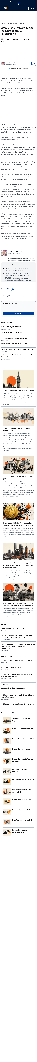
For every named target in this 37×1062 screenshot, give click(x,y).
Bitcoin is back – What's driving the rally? (16, 660)
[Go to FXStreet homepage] (5, 8)
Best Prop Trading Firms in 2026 (23, 729)
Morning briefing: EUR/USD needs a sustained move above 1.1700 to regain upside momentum (18, 646)
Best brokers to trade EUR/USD (19, 770)
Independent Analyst (11, 64)
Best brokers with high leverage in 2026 (20, 831)
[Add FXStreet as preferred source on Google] (18, 68)
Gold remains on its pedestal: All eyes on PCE (17, 704)
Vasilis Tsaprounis (10, 62)
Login (33, 8)
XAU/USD (18, 1)
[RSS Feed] (13, 289)
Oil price (11, 1)
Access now (18, 313)
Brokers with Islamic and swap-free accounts (23, 780)
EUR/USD (25, 1)
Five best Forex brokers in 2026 (23, 739)
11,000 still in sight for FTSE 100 (11, 327)
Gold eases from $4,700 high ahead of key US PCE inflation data (17, 696)
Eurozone (20, 149)
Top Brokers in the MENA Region (21, 720)
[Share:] (33, 64)
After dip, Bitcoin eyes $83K (11, 667)
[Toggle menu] (1, 8)
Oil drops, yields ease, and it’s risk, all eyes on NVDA (17, 343)
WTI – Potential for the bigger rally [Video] (14, 338)
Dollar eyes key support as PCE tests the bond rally (17, 349)
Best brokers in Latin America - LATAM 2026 (22, 760)
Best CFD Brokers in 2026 (21, 810)
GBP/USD (33, 1)
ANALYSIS (4, 24)
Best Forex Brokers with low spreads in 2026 (22, 791)
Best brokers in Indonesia (21, 749)
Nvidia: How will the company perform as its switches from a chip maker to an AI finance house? (18, 565)
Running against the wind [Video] (11, 332)
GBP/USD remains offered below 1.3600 (18, 391)
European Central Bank (9, 147)
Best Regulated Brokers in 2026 (23, 820)
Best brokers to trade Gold (21, 800)
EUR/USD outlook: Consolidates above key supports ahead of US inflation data (16, 636)
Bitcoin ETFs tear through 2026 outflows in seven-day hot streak (16, 675)
